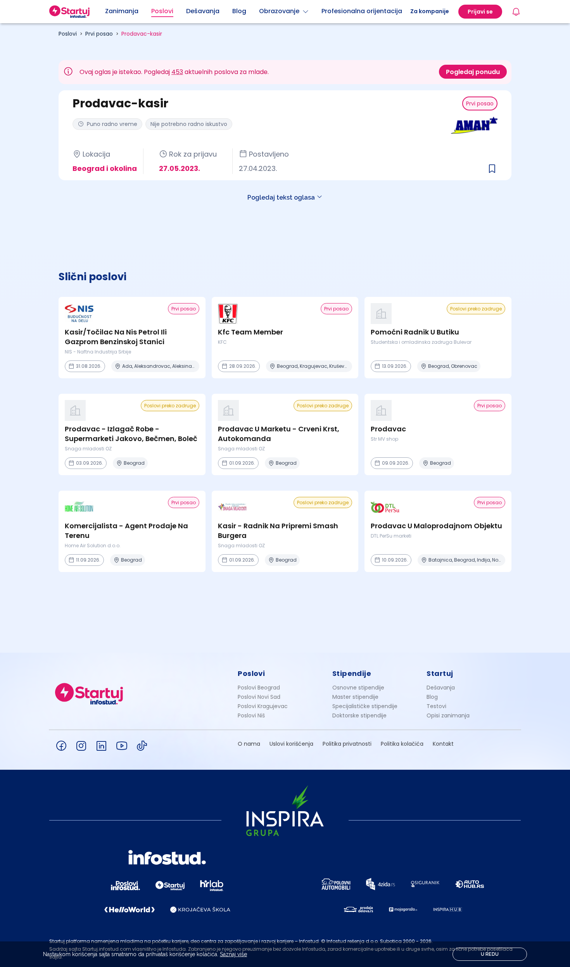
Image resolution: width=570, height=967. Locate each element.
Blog (432, 697)
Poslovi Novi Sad (259, 697)
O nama (249, 744)
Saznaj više (233, 954)
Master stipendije (355, 697)
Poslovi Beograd (259, 687)
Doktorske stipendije (359, 715)
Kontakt (443, 744)
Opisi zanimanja (448, 715)
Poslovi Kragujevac (263, 706)
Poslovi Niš (251, 715)
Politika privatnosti (347, 744)
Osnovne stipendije (358, 687)
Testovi (436, 706)
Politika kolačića (402, 744)
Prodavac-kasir (141, 34)
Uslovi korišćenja (291, 744)
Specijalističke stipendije (364, 706)
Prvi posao (99, 34)
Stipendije (351, 673)
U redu (490, 954)
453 (177, 71)
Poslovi (68, 34)
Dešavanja (441, 687)
